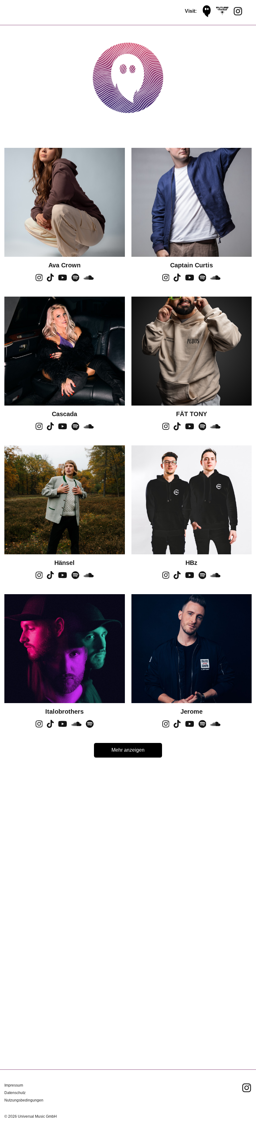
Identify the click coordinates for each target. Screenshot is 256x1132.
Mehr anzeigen (128, 750)
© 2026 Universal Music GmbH (30, 1116)
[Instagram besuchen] (238, 11)
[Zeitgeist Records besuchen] (206, 11)
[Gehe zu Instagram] (39, 280)
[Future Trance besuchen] (222, 11)
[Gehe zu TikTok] (50, 280)
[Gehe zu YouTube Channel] (62, 280)
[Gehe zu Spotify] (75, 280)
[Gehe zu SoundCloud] (89, 280)
